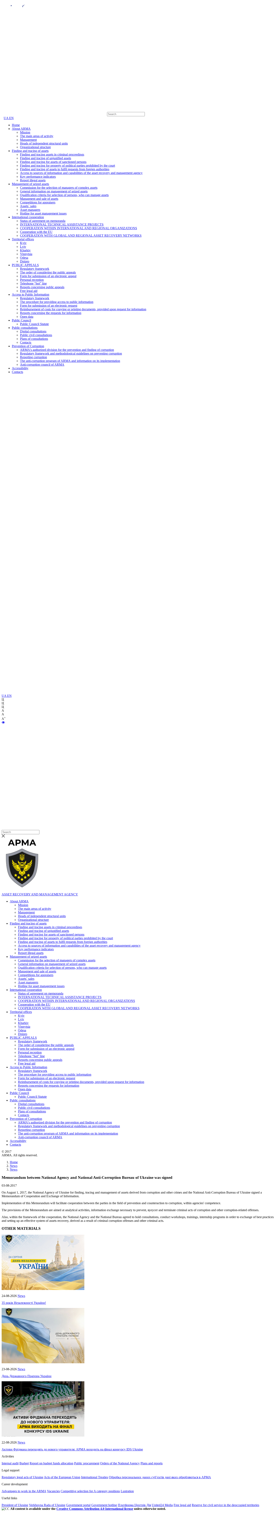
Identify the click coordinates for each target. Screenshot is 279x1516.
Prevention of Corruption (28, 346)
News (21, 1296)
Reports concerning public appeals (42, 287)
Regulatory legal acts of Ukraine (22, 1477)
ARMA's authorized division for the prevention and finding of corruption (67, 350)
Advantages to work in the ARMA (24, 1491)
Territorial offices (23, 239)
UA (6, 118)
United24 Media (162, 1505)
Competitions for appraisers (37, 202)
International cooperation (28, 217)
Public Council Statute (34, 324)
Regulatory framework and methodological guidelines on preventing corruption (71, 353)
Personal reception (32, 279)
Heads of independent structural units (44, 143)
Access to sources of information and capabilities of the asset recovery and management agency (81, 173)
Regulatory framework (34, 268)
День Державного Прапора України (26, 1376)
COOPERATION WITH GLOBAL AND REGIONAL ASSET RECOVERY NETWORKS (81, 235)
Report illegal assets (33, 180)
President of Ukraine (15, 1505)
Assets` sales (28, 206)
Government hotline (104, 1505)
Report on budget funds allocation (51, 1463)
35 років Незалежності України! (24, 1303)
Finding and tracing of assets (30, 151)
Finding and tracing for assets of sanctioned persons (53, 162)
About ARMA (21, 128)
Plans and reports (152, 1463)
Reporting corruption (33, 357)
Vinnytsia (26, 254)
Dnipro (24, 261)
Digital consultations (33, 331)
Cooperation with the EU (36, 232)
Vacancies (53, 1491)
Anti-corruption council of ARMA (42, 364)
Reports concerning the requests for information (50, 313)
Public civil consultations (36, 335)
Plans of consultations (34, 338)
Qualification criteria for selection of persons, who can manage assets (64, 195)
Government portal (78, 1505)
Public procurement (86, 1463)
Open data (26, 316)
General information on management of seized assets (54, 191)
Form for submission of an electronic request (48, 305)
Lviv (23, 246)
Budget (24, 1463)
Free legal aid (28, 291)
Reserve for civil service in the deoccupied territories (225, 1505)
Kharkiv (25, 250)
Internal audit (10, 1463)
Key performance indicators (38, 176)
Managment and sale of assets (39, 198)
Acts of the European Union (62, 1477)
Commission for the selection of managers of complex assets (58, 187)
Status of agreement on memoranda (42, 221)
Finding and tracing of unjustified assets (45, 158)
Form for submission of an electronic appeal (48, 276)
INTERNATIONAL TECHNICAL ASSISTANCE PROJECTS (62, 224)
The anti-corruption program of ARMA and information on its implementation (70, 361)
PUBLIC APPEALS (25, 265)
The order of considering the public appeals (48, 272)
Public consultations (25, 327)
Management (28, 139)
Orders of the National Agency (120, 1463)
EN (11, 118)
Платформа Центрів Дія (134, 1505)
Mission (25, 132)
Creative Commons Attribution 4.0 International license (94, 1508)
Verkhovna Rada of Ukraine (47, 1505)
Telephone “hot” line (33, 283)
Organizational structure (35, 147)
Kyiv (23, 243)
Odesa (24, 257)
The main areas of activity (36, 136)
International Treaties (94, 1477)
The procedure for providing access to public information (56, 302)
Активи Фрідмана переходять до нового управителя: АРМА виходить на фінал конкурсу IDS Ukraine (72, 1449)
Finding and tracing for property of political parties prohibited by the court (67, 165)
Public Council (21, 320)
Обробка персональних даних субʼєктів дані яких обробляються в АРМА (160, 1477)
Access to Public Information (30, 294)
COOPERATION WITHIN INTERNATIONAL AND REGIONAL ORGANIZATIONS (78, 228)
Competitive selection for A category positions (90, 1491)
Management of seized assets (30, 184)
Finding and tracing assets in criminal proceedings (52, 154)
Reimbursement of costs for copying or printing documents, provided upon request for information (83, 309)
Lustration (127, 1491)
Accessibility (20, 368)
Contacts (25, 342)
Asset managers (30, 209)
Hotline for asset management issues (43, 213)
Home (16, 125)
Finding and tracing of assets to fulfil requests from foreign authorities (64, 169)
